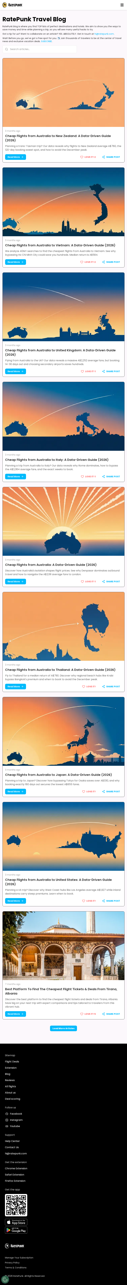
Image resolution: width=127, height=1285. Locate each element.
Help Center (12, 1141)
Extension (11, 1068)
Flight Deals (12, 1061)
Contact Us (12, 1147)
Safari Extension (14, 1174)
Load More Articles (63, 1028)
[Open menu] (122, 4)
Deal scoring (12, 1099)
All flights (10, 1086)
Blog (7, 1074)
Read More (14, 157)
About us (10, 1092)
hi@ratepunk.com (104, 33)
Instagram (16, 1120)
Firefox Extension (15, 1181)
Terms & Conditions (15, 1267)
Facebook (16, 1114)
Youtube (15, 1126)
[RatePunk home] (12, 4)
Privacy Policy (12, 1262)
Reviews (10, 1080)
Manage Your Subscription (19, 1257)
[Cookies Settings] (5, 1279)
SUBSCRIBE (46, 41)
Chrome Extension (16, 1168)
